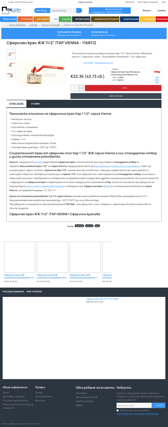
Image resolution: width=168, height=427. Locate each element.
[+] (80, 86)
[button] (123, 88)
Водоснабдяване (17, 24)
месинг (89, 226)
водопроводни (101, 166)
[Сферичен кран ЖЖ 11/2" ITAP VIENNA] (44, 338)
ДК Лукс (38, 162)
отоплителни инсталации (126, 166)
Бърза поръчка (116, 96)
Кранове (33, 24)
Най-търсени (34, 291)
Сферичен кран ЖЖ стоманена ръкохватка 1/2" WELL (19, 276)
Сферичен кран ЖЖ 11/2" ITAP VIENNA (102, 299)
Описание (16, 104)
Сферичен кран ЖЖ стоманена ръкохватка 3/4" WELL (52, 276)
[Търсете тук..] (79, 10)
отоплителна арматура (40, 186)
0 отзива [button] (88, 62)
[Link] (14, 10)
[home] (5, 25)
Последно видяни (13, 291)
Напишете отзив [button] (103, 62)
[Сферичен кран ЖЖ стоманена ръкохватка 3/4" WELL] (52, 257)
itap (97, 226)
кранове (59, 186)
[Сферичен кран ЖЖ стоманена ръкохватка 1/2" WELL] (19, 257)
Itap (108, 186)
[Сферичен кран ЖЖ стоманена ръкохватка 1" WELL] (85, 257)
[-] (80, 89)
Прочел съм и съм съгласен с (138, 412)
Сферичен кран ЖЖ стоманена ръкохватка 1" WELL (83, 276)
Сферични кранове (50, 24)
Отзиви (35, 103)
